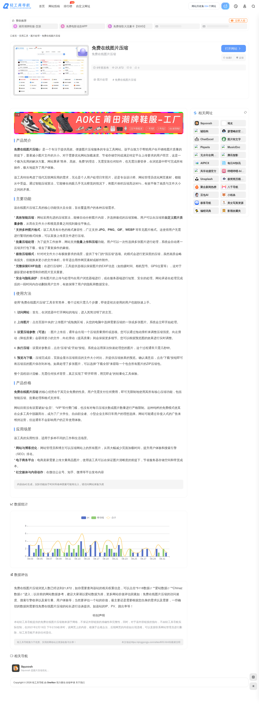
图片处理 (35, 35)
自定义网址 (83, 6)
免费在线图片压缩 (26, 149)
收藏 (229, 57)
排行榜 (69, 4)
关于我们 (80, 682)
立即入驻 (240, 20)
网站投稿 (54, 6)
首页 (42, 6)
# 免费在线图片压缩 (124, 79)
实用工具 (23, 35)
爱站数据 (161, 588)
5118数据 (143, 588)
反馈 (241, 57)
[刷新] (245, 112)
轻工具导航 (38, 682)
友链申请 (70, 682)
